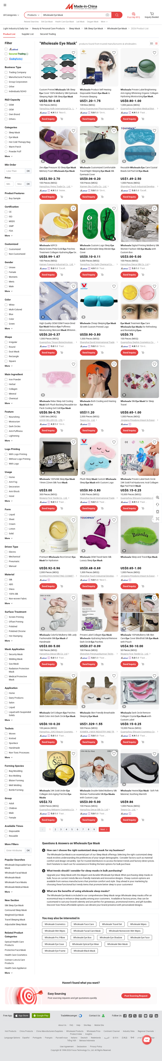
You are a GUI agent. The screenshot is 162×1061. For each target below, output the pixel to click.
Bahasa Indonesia (87, 1040)
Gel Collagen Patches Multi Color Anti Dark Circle (57, 714)
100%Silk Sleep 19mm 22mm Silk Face (57, 480)
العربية (106, 1037)
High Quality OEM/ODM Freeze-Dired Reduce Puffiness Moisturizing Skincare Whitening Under (58, 327)
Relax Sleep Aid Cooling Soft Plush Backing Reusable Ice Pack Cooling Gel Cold (58, 405)
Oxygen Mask (92, 21)
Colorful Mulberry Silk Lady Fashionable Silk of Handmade (58, 638)
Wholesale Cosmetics (55, 924)
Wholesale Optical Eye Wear (85, 944)
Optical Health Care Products (14, 943)
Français (48, 1037)
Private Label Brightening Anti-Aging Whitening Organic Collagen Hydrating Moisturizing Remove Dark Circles (139, 93)
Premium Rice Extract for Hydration (57, 558)
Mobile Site (99, 1025)
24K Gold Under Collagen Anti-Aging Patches (55, 794)
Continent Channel (112, 1031)
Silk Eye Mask (47, 21)
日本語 (124, 1037)
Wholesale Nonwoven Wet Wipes (124, 930)
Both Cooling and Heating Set (98, 403)
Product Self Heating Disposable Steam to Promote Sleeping (95, 93)
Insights (88, 1034)
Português (37, 1037)
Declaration (82, 1046)
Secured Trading (48, 33)
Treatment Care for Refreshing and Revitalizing (139, 327)
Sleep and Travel (139, 556)
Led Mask (80, 21)
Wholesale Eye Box (82, 937)
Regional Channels (146, 1031)
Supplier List (28, 33)
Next (103, 829)
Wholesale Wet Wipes (55, 930)
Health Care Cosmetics (16, 954)
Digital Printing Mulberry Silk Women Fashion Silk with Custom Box (140, 249)
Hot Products (10, 1031)
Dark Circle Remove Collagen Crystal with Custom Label (136, 716)
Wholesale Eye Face (140, 937)
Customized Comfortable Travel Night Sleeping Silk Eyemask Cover (97, 171)
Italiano (74, 1037)
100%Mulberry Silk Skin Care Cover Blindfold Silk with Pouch (139, 638)
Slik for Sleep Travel (137, 403)
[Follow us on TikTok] (130, 1015)
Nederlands (96, 1037)
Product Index (76, 1034)
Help (78, 1025)
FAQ (71, 1025)
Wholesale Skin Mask (117, 944)
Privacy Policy (96, 1046)
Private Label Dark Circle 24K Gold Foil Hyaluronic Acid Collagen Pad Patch (139, 482)
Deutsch (84, 1037)
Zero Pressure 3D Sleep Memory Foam (57, 169)
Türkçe (151, 1037)
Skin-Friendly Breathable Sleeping (97, 714)
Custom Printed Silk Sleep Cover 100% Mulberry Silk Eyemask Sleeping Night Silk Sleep (58, 93)
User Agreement (67, 1046)
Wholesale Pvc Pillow (55, 937)
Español (25, 1037)
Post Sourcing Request (136, 996)
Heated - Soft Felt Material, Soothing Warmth (140, 792)
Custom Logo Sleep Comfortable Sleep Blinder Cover (97, 249)
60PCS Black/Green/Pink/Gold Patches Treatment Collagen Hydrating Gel (58, 249)
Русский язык (62, 1037)
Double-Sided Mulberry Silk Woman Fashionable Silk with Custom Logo (98, 794)
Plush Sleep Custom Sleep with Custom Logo (98, 480)
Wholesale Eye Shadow (111, 937)
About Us (62, 1025)
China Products (26, 1031)
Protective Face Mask (15, 949)
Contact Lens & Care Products (15, 961)
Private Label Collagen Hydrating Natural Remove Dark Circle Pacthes (98, 638)
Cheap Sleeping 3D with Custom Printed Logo (98, 325)
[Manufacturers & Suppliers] (81, 6)
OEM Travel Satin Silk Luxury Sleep (95, 558)
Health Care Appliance (15, 967)
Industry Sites (128, 1031)
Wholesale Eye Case (54, 944)
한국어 (115, 1037)
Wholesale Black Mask (84, 950)
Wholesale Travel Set (112, 924)
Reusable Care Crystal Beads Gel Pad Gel (139, 169)
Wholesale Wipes (138, 924)
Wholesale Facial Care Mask (87, 930)
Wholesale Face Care (84, 924)
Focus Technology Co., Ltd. (83, 1050)
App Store (21, 1015)
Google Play (40, 1015)
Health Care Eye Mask (64, 21)
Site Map (87, 1025)
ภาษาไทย (141, 1037)
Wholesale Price (93, 1031)
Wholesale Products (74, 1031)
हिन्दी (132, 1037)
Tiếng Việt (71, 1040)
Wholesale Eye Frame (55, 950)
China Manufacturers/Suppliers (49, 1031)
